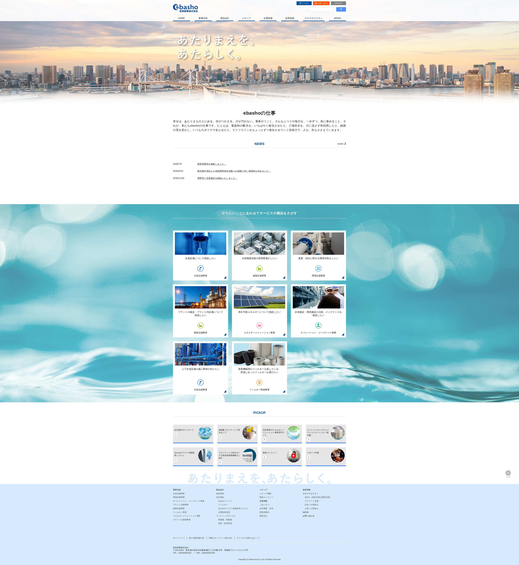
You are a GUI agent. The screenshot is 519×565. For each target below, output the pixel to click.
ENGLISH (338, 3)
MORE (341, 144)
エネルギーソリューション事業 (186, 516)
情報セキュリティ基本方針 (220, 538)
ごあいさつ (264, 505)
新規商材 (220, 493)
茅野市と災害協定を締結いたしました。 (217, 178)
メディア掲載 (265, 493)
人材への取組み (311, 508)
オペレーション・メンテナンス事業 (188, 501)
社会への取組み (311, 505)
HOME (181, 18)
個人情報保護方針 (197, 538)
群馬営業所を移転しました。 (211, 164)
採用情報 (289, 18)
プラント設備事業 (181, 505)
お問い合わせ (323, 3)
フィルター (223, 505)
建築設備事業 (179, 508)
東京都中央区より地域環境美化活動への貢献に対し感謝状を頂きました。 (234, 171)
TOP (508, 477)
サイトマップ (179, 538)
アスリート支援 (311, 501)
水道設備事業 (179, 493)
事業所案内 (264, 512)
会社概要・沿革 (266, 508)
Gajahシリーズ (225, 501)
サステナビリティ (314, 18)
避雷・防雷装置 (225, 523)
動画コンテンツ (266, 497)
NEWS (337, 18)
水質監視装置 (224, 512)
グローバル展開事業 (182, 520)
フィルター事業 (180, 512)
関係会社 (263, 516)
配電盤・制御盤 (225, 520)
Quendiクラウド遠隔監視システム (233, 508)
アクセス (305, 3)
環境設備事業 (179, 497)
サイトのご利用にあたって (248, 538)
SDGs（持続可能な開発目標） (318, 497)
